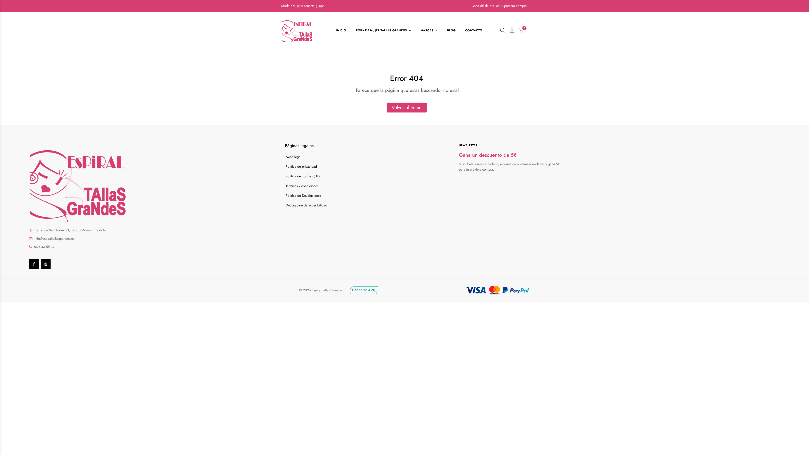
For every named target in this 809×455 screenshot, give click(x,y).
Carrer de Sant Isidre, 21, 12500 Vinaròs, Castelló (70, 230)
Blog (451, 30)
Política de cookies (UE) (303, 176)
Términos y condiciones (302, 185)
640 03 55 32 (44, 246)
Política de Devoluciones (303, 195)
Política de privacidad (301, 166)
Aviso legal (293, 156)
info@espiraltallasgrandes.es (54, 238)
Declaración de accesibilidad (306, 205)
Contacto (473, 30)
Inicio (341, 30)
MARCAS (427, 30)
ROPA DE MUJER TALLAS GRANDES (381, 30)
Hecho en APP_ (364, 290)
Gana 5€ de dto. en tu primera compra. (499, 5)
